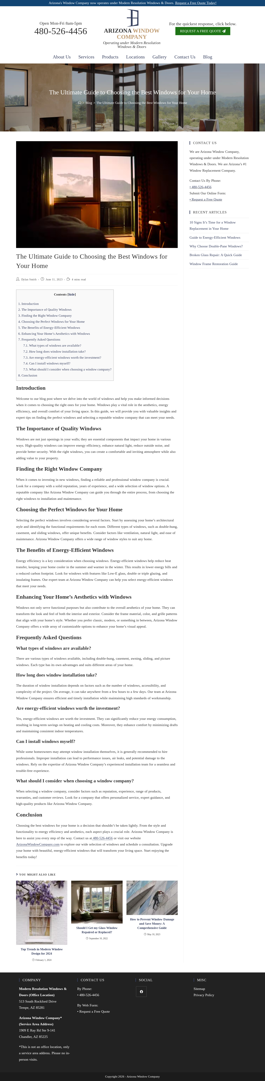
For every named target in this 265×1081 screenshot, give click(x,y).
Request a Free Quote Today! (196, 3)
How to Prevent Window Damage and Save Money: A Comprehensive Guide (152, 924)
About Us (62, 56)
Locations (135, 56)
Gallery (159, 56)
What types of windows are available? (52, 345)
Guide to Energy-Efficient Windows (215, 237)
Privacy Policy (204, 995)
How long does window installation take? (54, 351)
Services (86, 56)
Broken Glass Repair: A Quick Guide (216, 255)
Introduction (28, 304)
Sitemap (199, 989)
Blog (207, 56)
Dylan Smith (29, 279)
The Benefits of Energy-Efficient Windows (49, 328)
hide (72, 294)
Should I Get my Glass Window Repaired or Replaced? (97, 930)
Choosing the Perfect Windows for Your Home (51, 322)
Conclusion (27, 375)
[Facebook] (141, 991)
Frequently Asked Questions (39, 339)
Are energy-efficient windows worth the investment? (62, 357)
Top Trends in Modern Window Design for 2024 (42, 951)
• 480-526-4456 (200, 187)
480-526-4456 (60, 31)
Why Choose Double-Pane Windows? (216, 246)
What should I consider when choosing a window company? (67, 369)
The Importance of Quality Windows (45, 309)
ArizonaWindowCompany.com (38, 844)
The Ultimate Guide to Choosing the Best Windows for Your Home (141, 103)
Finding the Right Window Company (45, 315)
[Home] (79, 103)
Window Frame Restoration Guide (214, 264)
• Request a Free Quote (206, 199)
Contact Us (184, 56)
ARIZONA (132, 33)
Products (110, 56)
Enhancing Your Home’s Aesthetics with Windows (54, 334)
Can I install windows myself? (46, 363)
